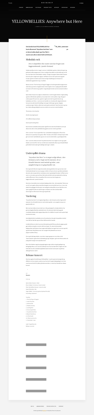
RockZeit (47, 2)
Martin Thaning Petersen (52, 26)
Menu (81, 3)
